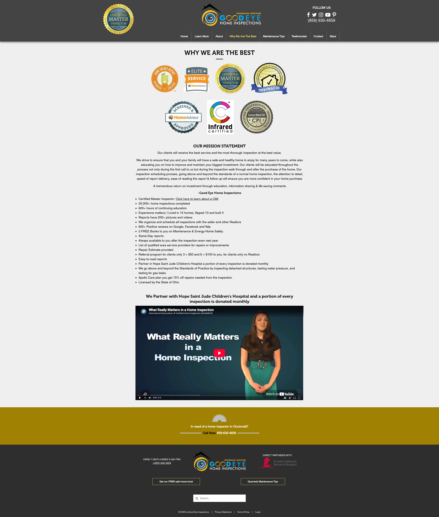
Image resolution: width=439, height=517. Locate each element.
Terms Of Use (243, 512)
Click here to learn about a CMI (197, 199)
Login (258, 512)
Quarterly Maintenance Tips (263, 481)
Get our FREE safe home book (176, 481)
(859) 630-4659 (321, 20)
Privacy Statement (223, 512)
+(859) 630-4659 (162, 463)
